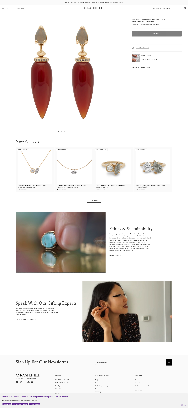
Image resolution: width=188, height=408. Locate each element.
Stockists (58, 389)
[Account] (180, 7)
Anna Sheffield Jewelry (28, 378)
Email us (154, 59)
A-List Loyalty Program (103, 386)
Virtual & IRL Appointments (64, 383)
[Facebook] (17, 382)
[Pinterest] (28, 382)
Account (98, 389)
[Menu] (3, 8)
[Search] (7, 7)
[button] (2, 72)
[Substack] (32, 382)
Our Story (138, 380)
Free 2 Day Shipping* (142, 48)
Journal (137, 383)
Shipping (98, 392)
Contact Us (99, 383)
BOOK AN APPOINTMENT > (26, 319)
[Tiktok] (24, 382)
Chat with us (145, 59)
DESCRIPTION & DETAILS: (141, 67)
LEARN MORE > (115, 255)
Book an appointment (162, 8)
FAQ (96, 380)
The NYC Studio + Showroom (65, 380)
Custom (20, 8)
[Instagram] (20, 382)
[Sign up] (169, 362)
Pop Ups (58, 386)
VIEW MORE (94, 200)
